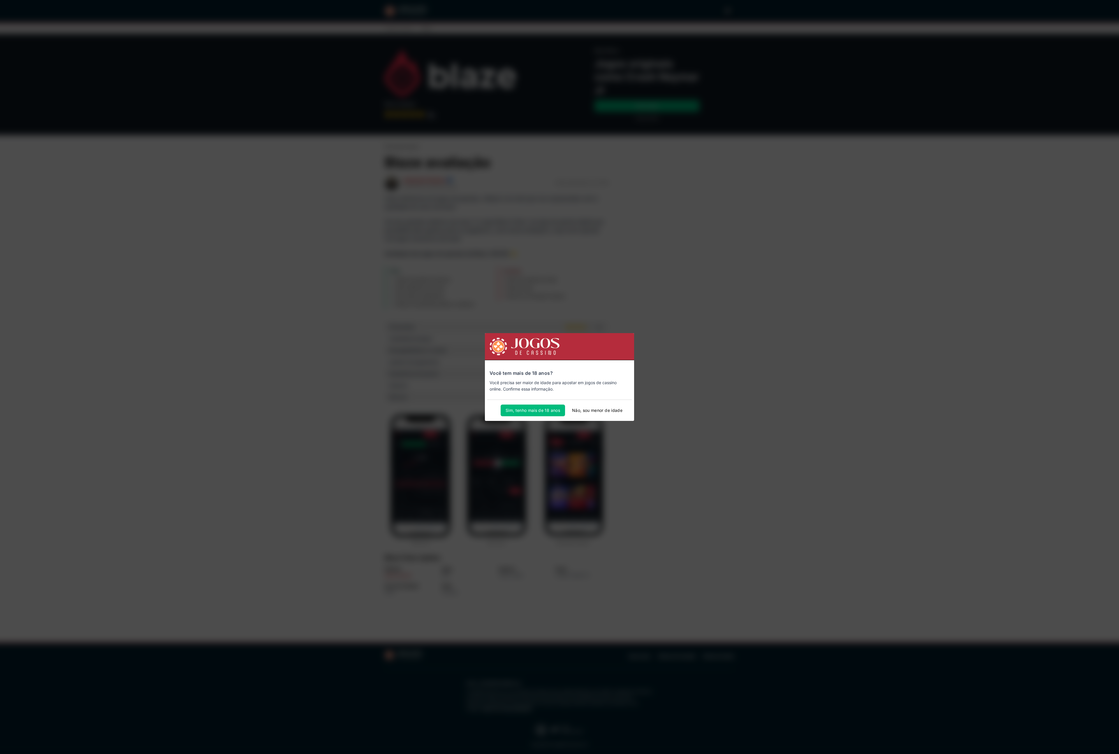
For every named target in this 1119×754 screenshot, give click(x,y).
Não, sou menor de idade (597, 410)
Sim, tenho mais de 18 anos (533, 410)
